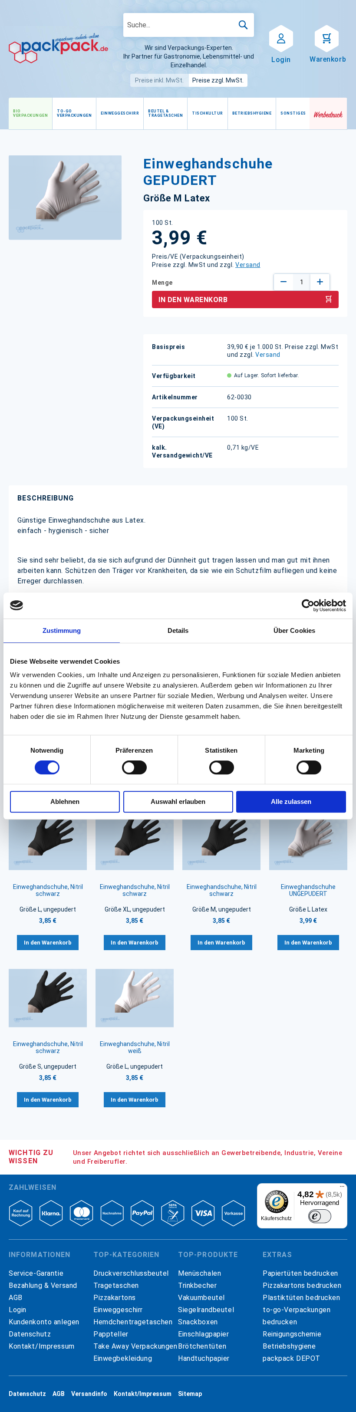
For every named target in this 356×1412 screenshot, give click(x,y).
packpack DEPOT (291, 1358)
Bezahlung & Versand (43, 1285)
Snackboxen (198, 1322)
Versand (247, 264)
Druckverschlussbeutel (131, 1273)
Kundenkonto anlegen (44, 1322)
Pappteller (111, 1334)
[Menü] (342, 1188)
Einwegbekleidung (122, 1358)
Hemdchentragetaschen (132, 1322)
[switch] (134, 768)
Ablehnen (64, 801)
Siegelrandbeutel (206, 1310)
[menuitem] (30, 113)
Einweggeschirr (118, 1310)
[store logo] (58, 48)
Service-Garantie (36, 1273)
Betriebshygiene (289, 1346)
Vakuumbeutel (201, 1298)
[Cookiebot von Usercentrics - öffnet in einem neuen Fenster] (308, 605)
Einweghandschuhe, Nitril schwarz (48, 890)
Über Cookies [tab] (294, 630)
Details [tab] (178, 630)
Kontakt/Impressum (42, 1346)
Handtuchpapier (204, 1358)
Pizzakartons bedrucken (302, 1285)
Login (17, 1310)
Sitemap (190, 1393)
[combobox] (188, 25)
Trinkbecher (197, 1285)
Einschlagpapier (203, 1334)
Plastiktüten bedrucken (301, 1298)
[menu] (159, 114)
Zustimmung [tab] (62, 630)
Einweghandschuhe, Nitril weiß (135, 1047)
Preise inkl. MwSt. (159, 80)
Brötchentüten (202, 1346)
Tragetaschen (116, 1285)
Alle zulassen (291, 801)
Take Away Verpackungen (135, 1346)
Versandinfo (89, 1393)
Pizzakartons (114, 1298)
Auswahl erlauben (178, 801)
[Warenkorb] (327, 38)
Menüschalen (199, 1273)
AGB (16, 1298)
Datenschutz (30, 1334)
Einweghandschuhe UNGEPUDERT (308, 890)
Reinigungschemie (292, 1334)
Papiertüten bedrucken (300, 1273)
